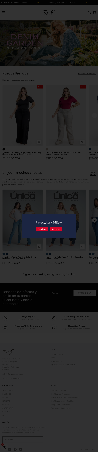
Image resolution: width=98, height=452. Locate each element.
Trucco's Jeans (53, 224)
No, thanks (56, 229)
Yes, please (42, 229)
